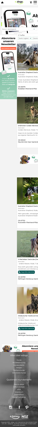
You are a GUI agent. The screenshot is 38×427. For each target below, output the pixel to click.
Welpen (19, 368)
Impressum (19, 392)
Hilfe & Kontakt (19, 387)
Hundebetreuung (19, 363)
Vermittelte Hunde (19, 373)
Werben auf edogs (19, 397)
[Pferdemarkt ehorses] (15, 417)
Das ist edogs (19, 384)
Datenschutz (19, 395)
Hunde (19, 360)
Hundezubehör (19, 365)
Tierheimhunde (19, 370)
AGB (19, 389)
